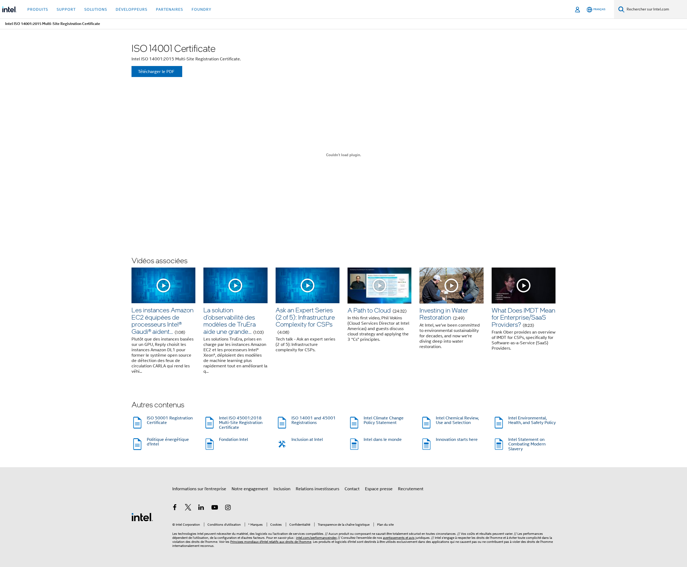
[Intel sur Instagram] (227, 508)
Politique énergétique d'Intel (168, 442)
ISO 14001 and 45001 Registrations (313, 420)
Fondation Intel (233, 439)
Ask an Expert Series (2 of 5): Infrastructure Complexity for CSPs (305, 320)
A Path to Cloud (377, 310)
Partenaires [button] (169, 9)
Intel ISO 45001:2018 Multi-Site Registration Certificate (240, 422)
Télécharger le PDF (156, 71)
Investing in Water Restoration (443, 313)
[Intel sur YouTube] (214, 508)
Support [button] (66, 9)
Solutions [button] (95, 9)
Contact (352, 489)
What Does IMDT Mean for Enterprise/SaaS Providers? (523, 317)
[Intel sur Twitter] (188, 508)
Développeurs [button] (131, 9)
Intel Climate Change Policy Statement (384, 420)
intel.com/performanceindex (316, 538)
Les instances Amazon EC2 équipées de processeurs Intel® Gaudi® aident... (162, 320)
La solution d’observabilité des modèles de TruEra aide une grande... (233, 320)
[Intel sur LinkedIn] (201, 508)
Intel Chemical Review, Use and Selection (457, 420)
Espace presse (379, 489)
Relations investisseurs (317, 489)
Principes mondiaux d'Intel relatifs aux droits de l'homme (270, 542)
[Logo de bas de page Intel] (142, 517)
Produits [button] (37, 9)
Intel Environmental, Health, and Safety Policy (532, 420)
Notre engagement (250, 489)
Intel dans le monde (383, 439)
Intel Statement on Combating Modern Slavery (527, 444)
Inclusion (281, 489)
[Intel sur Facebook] (174, 508)
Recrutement (410, 489)
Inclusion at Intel (307, 439)
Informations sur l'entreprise (199, 489)
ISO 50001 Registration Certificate (170, 420)
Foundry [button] (201, 9)
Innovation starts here (457, 439)
